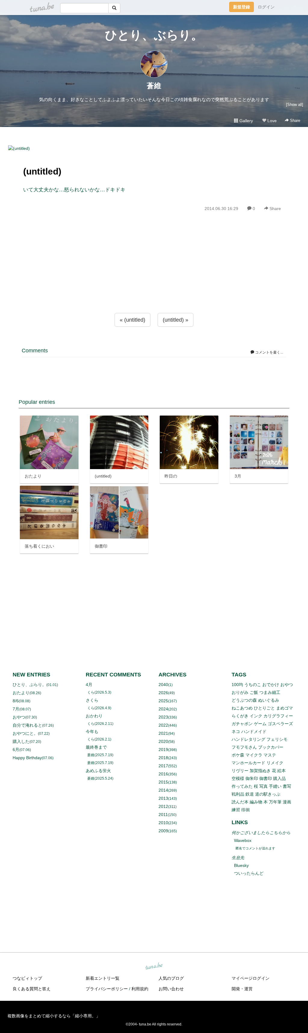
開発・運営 (242, 988)
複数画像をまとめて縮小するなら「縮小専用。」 (54, 1015)
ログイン (266, 7)
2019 (163, 749)
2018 (163, 757)
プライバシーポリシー (107, 988)
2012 (163, 806)
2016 (163, 774)
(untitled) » (175, 320)
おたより (21, 692)
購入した (21, 741)
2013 (163, 798)
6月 (16, 749)
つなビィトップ (27, 978)
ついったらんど (248, 873)
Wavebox (242, 840)
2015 (163, 782)
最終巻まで (96, 747)
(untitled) (42, 171)
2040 (163, 684)
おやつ (19, 717)
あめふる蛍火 (98, 770)
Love (271, 120)
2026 (163, 692)
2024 (163, 709)
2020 (163, 741)
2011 (163, 814)
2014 (163, 790)
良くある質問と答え (32, 988)
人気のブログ (171, 978)
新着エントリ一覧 (102, 978)
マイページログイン (251, 978)
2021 (163, 733)
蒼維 (154, 86)
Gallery (245, 120)
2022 (163, 725)
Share (294, 120)
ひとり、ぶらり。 (154, 35)
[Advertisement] (154, 275)
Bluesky (241, 865)
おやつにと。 (25, 733)
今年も (92, 731)
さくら (92, 700)
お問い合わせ (171, 988)
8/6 (16, 700)
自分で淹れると (27, 725)
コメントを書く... (268, 352)
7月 (16, 709)
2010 (163, 822)
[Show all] (294, 104)
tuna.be (153, 966)
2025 (163, 700)
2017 (163, 765)
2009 (163, 830)
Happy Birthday (27, 757)
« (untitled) (132, 320)
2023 (163, 717)
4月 (89, 684)
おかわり (94, 715)
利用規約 (139, 988)
